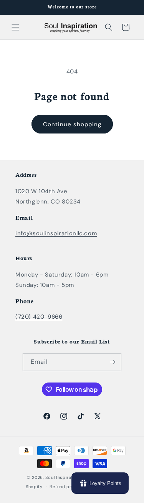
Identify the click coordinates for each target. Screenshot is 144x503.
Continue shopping (72, 124)
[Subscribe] (112, 362)
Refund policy (65, 486)
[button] (15, 27)
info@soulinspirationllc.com (56, 233)
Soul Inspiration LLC (67, 477)
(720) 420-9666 (38, 317)
